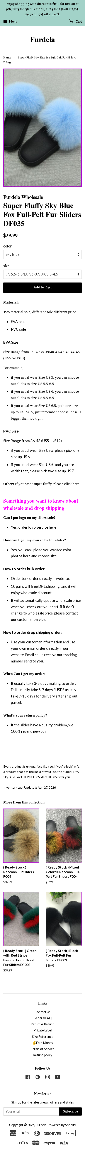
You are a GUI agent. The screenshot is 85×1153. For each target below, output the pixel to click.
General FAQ (43, 1018)
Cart (78, 22)
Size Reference (42, 1036)
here (76, 484)
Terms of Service (42, 1049)
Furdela (42, 39)
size (6, 265)
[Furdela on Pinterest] (37, 1078)
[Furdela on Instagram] (47, 1078)
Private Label (43, 1030)
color (7, 246)
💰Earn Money (42, 1043)
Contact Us (43, 1012)
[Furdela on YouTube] (57, 1078)
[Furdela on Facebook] (27, 1078)
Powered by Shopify (62, 1125)
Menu (12, 21)
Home (7, 58)
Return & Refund (42, 1024)
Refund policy (42, 1055)
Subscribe (70, 1111)
